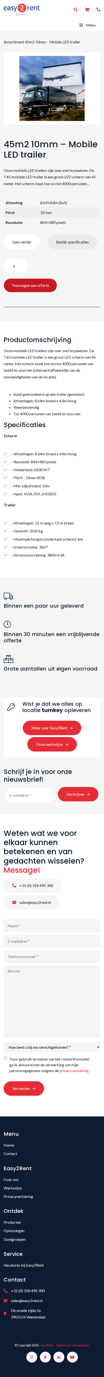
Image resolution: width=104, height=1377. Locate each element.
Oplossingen (14, 1230)
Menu (91, 25)
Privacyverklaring (18, 1196)
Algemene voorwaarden (72, 1345)
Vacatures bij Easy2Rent (24, 1265)
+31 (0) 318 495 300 (36, 885)
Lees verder (21, 242)
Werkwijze (13, 1188)
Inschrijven (75, 794)
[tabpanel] (52, 88)
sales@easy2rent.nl (35, 902)
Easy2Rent (46, 1345)
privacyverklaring (74, 1070)
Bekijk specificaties (72, 242)
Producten (12, 1222)
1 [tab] (50, 118)
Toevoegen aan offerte (30, 285)
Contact (10, 1153)
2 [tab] (54, 118)
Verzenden (21, 1088)
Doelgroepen (14, 1239)
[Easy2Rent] (22, 9)
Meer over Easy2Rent (49, 727)
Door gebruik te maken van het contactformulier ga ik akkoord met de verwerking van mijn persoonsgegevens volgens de (49, 1065)
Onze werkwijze (49, 744)
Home (9, 1145)
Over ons (11, 1179)
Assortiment (14, 42)
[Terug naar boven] (94, 1367)
